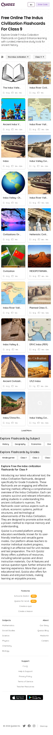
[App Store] (18, 697)
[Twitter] (24, 726)
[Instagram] (34, 726)
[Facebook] (29, 726)
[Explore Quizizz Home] (8, 4)
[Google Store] (35, 697)
